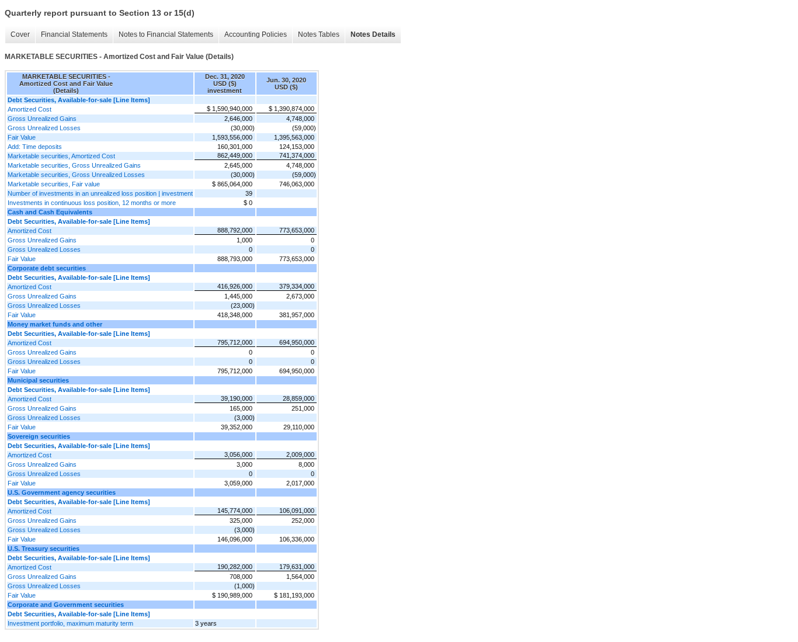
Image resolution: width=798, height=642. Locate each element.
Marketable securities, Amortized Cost (61, 155)
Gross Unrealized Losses (44, 127)
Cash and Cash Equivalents (50, 212)
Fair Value (22, 137)
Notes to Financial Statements (166, 34)
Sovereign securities (39, 436)
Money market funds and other (55, 324)
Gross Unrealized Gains (42, 118)
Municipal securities (38, 380)
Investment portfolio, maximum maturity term (70, 623)
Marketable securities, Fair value (54, 184)
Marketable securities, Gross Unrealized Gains (74, 165)
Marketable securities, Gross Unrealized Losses (76, 174)
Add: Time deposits (35, 146)
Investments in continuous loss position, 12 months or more (92, 202)
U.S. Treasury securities (43, 548)
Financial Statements (74, 34)
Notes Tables (318, 34)
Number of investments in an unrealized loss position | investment (100, 193)
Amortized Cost (29, 109)
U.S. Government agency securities (62, 492)
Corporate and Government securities (66, 604)
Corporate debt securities (47, 268)
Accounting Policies (255, 34)
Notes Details (373, 34)
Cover (20, 34)
